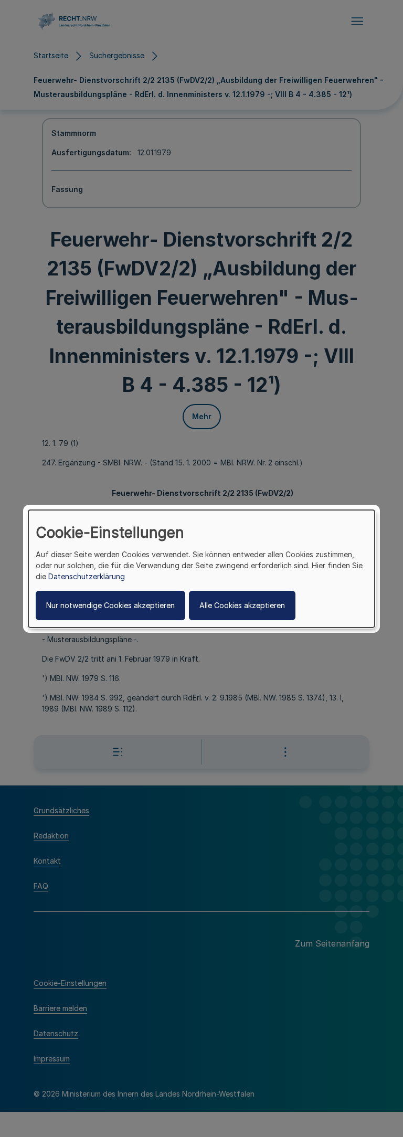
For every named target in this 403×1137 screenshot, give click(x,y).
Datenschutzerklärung (86, 576)
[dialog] (201, 568)
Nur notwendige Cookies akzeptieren (110, 605)
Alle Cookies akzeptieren (242, 605)
